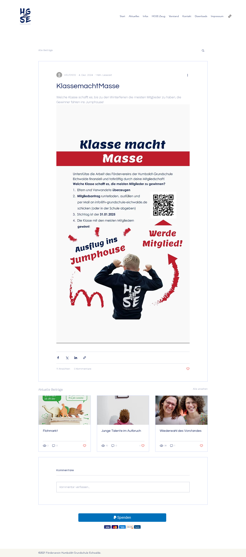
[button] (203, 50)
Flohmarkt (50, 430)
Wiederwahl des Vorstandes (181, 430)
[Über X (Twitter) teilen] (67, 357)
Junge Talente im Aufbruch (121, 430)
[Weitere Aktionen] (187, 75)
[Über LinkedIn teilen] (75, 357)
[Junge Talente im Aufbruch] (123, 410)
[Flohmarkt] (65, 410)
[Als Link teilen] (84, 357)
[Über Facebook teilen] (58, 357)
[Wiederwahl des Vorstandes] (181, 410)
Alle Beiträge (45, 50)
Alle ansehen (200, 388)
